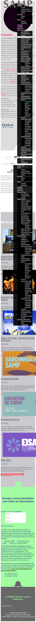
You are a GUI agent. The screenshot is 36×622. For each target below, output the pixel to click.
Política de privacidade (18, 613)
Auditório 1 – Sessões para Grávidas (25, 78)
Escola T (23, 117)
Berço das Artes (25, 82)
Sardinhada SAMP (10, 379)
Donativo (23, 21)
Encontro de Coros (10, 419)
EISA (22, 49)
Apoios (23, 12)
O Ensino (23, 75)
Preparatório (28, 101)
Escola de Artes (21, 73)
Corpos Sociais (25, 9)
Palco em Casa (25, 68)
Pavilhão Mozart (25, 33)
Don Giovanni (25, 32)
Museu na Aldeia (25, 58)
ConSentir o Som (26, 47)
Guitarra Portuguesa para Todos (28, 126)
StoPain (27, 65)
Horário (23, 16)
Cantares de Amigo (26, 46)
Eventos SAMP (9, 541)
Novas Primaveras (26, 66)
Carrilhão (23, 147)
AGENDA (19, 26)
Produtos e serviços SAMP (18, 543)
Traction (23, 35)
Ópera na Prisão (21, 30)
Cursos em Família (26, 84)
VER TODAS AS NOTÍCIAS (12, 474)
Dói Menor (28, 63)
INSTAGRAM (7, 606)
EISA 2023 (6, 460)
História (23, 7)
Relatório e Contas (26, 11)
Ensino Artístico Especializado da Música (26, 98)
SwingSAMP (24, 162)
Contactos (20, 25)
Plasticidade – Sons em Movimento (28, 140)
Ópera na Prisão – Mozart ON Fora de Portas (18, 339)
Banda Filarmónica (26, 159)
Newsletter (24, 23)
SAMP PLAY (20, 4)
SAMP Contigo (21, 37)
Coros (22, 161)
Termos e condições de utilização (18, 615)
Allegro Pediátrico (26, 39)
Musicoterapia (25, 61)
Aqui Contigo (24, 42)
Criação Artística (25, 136)
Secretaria (20, 14)
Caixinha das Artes (26, 44)
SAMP (19, 5)
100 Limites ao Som (26, 70)
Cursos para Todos (26, 119)
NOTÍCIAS (20, 28)
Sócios (19, 19)
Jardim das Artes (25, 148)
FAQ (22, 18)
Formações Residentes (23, 157)
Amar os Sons (25, 40)
